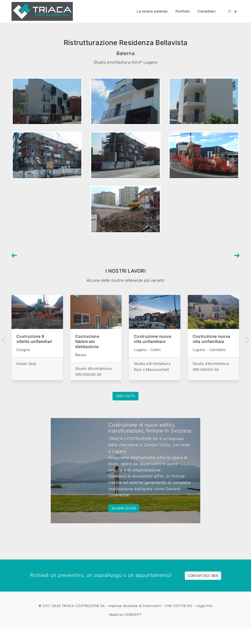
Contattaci (206, 11)
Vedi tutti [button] (125, 396)
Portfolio (183, 11)
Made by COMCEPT (125, 615)
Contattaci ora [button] (203, 576)
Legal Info (204, 606)
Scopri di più (124, 508)
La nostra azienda (152, 11)
